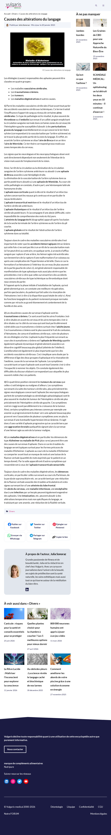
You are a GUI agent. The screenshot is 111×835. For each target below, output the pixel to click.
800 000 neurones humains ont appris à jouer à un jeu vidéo (59, 629)
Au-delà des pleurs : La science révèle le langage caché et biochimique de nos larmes (37, 677)
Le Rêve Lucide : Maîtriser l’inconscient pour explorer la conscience (12, 677)
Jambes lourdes (80, 32)
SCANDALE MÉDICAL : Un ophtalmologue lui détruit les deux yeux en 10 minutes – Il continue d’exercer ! (100, 93)
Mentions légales (98, 813)
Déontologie (57, 806)
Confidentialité (86, 806)
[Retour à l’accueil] (13, 5)
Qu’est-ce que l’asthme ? (81, 78)
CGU (100, 806)
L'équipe (71, 806)
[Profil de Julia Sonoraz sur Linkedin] (27, 589)
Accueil (7, 14)
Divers (15, 14)
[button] (96, 5)
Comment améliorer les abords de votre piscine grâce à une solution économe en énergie (60, 679)
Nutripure (9, 766)
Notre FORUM (11, 813)
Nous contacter (15, 749)
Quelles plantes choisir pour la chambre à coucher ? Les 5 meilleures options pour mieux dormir (37, 634)
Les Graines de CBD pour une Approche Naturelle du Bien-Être (100, 41)
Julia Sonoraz (58, 553)
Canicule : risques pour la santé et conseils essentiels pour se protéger (14, 629)
